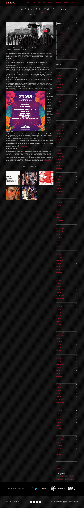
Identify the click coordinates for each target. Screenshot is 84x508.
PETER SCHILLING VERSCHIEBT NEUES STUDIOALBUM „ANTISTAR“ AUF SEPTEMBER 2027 (67, 32)
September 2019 (60, 303)
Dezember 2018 (60, 330)
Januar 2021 (59, 257)
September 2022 (60, 199)
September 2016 (60, 408)
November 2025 (60, 93)
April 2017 (58, 387)
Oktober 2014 (59, 465)
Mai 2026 (58, 75)
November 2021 (60, 228)
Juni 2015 (58, 451)
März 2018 (58, 355)
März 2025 (58, 116)
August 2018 (59, 341)
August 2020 (59, 272)
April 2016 (58, 422)
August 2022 (59, 202)
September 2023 (60, 165)
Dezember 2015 (60, 434)
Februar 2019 (59, 324)
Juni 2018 (58, 347)
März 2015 (58, 460)
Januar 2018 (59, 361)
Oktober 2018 (59, 335)
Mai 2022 (58, 211)
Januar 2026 (59, 87)
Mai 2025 (58, 110)
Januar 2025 (59, 121)
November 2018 (60, 332)
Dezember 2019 (60, 295)
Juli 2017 (58, 379)
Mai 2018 (58, 350)
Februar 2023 (59, 185)
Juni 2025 (58, 107)
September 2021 (60, 234)
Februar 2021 (59, 254)
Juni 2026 (58, 72)
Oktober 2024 (59, 130)
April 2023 (58, 179)
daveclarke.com (23, 146)
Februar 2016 (59, 428)
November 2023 (60, 159)
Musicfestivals (60, 479)
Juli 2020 (58, 275)
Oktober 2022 (59, 197)
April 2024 (58, 147)
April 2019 (58, 318)
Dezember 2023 (60, 156)
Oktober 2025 (59, 95)
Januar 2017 (59, 396)
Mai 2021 (58, 246)
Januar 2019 (59, 327)
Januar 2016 (59, 431)
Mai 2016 (58, 419)
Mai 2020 (58, 280)
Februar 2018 (59, 358)
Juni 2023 (58, 173)
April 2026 (58, 78)
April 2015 (58, 457)
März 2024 (58, 150)
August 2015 (59, 445)
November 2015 (60, 436)
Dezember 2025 (60, 90)
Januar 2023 (59, 188)
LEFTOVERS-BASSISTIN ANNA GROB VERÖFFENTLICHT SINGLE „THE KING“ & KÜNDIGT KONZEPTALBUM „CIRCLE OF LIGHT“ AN (66, 39)
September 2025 (60, 98)
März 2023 (58, 182)
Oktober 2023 (59, 162)
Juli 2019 (58, 309)
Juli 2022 (58, 205)
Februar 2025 (59, 119)
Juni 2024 (58, 142)
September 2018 (60, 338)
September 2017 (60, 373)
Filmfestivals (64, 476)
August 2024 (59, 136)
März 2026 (58, 81)
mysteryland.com (48, 160)
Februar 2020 (59, 289)
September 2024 (60, 133)
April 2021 (58, 249)
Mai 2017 (58, 384)
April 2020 (58, 283)
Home (27, 2)
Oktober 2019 (59, 301)
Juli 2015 (58, 448)
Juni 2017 (58, 382)
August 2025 (59, 101)
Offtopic (58, 2)
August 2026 (59, 67)
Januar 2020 (59, 292)
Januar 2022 (59, 223)
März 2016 (58, 425)
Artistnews (51, 2)
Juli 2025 (58, 104)
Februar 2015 (59, 462)
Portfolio (66, 2)
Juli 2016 (58, 413)
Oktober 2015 (59, 439)
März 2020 (58, 286)
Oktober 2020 (59, 266)
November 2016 (60, 402)
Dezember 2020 (60, 260)
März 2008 (58, 468)
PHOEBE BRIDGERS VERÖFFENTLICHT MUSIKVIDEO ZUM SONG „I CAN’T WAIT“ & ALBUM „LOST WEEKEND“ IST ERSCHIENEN (67, 46)
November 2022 (60, 194)
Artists (33, 14)
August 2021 (59, 237)
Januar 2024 (59, 153)
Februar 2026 (59, 84)
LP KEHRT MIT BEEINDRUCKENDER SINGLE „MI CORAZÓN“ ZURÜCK (66, 57)
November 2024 (60, 127)
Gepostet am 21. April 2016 (20, 49)
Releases (72, 479)
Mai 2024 (58, 145)
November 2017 (60, 367)
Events (33, 2)
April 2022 (58, 214)
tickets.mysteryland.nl (20, 89)
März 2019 (58, 321)
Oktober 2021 (59, 231)
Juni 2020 (58, 278)
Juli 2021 (58, 240)
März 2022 (58, 217)
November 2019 (60, 298)
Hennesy (9, 49)
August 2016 (59, 410)
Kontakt (74, 2)
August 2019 (59, 306)
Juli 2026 (58, 69)
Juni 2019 (58, 312)
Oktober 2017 (59, 370)
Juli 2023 (58, 171)
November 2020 (60, 263)
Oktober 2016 (59, 405)
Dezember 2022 (60, 191)
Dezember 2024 (60, 124)
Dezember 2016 (60, 399)
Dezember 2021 (60, 225)
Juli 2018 (58, 344)
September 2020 (60, 269)
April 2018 (58, 353)
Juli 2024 (58, 139)
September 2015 (60, 442)
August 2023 (59, 168)
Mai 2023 (58, 176)
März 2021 (58, 251)
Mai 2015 (58, 454)
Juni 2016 (58, 416)
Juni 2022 (58, 208)
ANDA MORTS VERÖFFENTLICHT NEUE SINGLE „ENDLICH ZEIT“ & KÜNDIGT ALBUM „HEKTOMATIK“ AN (67, 53)
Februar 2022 (59, 220)
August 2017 (59, 376)
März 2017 (58, 390)
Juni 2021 (58, 243)
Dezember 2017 (60, 364)
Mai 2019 (58, 315)
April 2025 (58, 113)
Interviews (71, 476)
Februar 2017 (59, 393)
